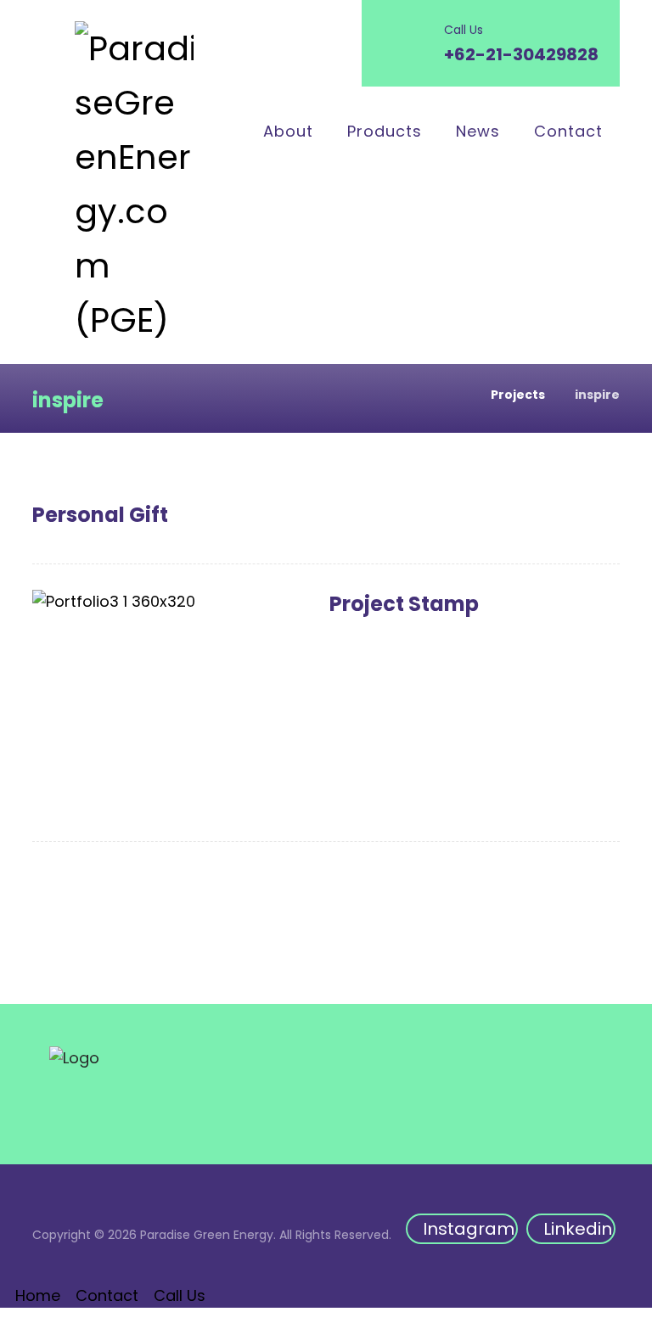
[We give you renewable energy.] (134, 184)
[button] (462, 1229)
